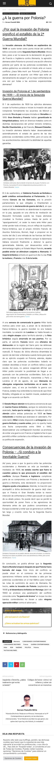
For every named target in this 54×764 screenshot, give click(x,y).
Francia (25, 644)
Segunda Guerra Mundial (27, 13)
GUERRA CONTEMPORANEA (40, 644)
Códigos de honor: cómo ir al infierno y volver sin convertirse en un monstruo (39, 682)
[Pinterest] (16, 664)
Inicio (4, 9)
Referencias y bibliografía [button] (16, 633)
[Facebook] (5, 664)
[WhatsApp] (22, 664)
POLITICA (28, 647)
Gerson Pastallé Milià (12, 22)
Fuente (17, 187)
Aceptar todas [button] (31, 758)
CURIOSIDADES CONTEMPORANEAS (34, 641)
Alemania (17, 641)
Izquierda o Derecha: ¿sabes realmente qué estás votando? (14, 682)
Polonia (36, 647)
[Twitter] (10, 664)
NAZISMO (19, 647)
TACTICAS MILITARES (10, 650)
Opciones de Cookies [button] (13, 758)
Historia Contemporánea (17, 9)
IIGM (11, 647)
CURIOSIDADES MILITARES (12, 644)
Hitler (5, 647)
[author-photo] (27, 706)
